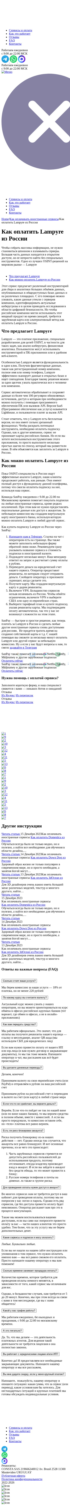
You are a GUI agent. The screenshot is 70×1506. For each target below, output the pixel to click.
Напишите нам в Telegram (25, 536)
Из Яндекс (8, 695)
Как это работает (19, 33)
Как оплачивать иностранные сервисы (34, 219)
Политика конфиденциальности (21, 1479)
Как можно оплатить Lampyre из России (34, 279)
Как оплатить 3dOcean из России (22, 952)
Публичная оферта (13, 1475)
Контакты (15, 43)
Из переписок (24, 695)
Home (5, 219)
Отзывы (14, 37)
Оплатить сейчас (12, 660)
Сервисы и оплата (20, 30)
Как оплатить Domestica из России (23, 904)
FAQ (12, 40)
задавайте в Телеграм (23, 647)
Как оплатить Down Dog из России (23, 928)
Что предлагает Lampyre (24, 276)
